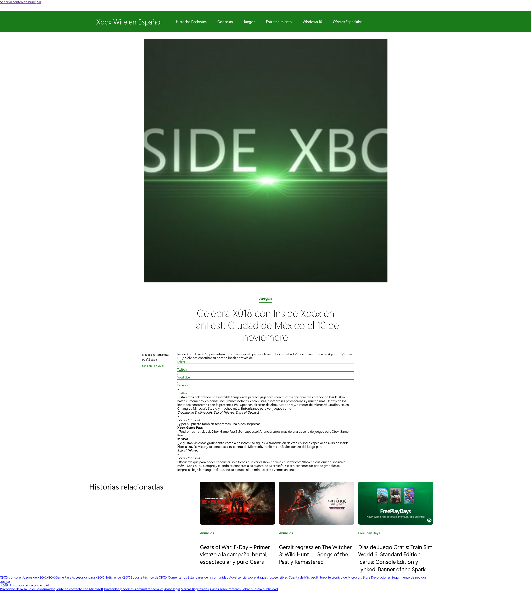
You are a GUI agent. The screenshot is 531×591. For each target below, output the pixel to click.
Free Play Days (369, 533)
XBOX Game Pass (58, 577)
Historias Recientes (191, 21)
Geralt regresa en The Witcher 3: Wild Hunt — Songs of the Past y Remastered (315, 554)
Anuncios (207, 533)
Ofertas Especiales (347, 21)
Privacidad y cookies (119, 589)
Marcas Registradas (195, 589)
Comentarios (177, 577)
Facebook (184, 385)
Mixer (181, 362)
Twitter (182, 393)
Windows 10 (312, 21)
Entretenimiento (279, 21)
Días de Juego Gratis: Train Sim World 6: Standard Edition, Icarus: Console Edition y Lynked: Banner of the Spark (395, 558)
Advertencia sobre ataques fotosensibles (258, 577)
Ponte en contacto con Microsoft (79, 589)
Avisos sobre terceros (225, 589)
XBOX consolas (11, 577)
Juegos (249, 21)
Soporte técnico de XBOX (149, 577)
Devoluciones (381, 577)
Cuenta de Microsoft (303, 577)
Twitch (182, 369)
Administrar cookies (148, 589)
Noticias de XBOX (118, 577)
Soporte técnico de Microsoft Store (344, 577)
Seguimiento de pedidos (408, 577)
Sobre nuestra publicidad (259, 589)
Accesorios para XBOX (88, 577)
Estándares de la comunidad (208, 577)
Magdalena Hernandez (155, 354)
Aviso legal (172, 589)
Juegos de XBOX (34, 577)
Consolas (225, 21)
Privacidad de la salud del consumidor (27, 589)
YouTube (183, 377)
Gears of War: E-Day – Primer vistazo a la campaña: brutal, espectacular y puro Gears (235, 554)
